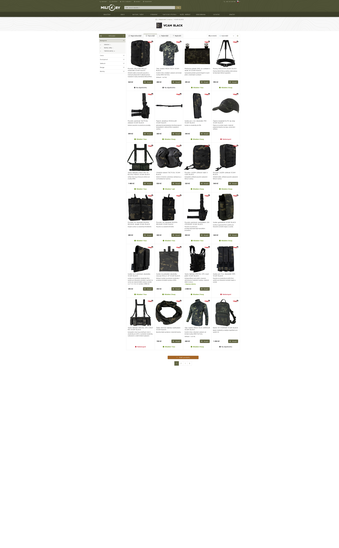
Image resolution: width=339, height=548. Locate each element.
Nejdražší (178, 36)
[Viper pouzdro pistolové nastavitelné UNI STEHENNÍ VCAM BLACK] (197, 207)
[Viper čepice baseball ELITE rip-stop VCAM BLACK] (225, 105)
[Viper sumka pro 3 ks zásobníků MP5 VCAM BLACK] (225, 258)
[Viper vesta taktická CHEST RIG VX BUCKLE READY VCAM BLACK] (140, 157)
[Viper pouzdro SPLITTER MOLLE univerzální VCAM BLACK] (140, 53)
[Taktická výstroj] (100, 51)
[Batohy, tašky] (100, 48)
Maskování (148, 1)
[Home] (156, 19)
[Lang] (238, 1)
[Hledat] (178, 7)
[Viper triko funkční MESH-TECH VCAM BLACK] (168, 53)
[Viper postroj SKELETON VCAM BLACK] (225, 53)
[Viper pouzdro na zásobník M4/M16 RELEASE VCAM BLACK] (168, 207)
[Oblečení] (100, 45)
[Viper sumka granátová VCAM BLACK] (225, 207)
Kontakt (104, 1)
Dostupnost (104, 59)
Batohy (102, 71)
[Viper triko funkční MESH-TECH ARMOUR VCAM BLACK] (197, 312)
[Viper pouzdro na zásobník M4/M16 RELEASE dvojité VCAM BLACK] (140, 207)
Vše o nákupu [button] (126, 1)
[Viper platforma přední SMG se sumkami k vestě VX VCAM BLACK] (197, 53)
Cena (102, 55)
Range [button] (138, 1)
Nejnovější (151, 36)
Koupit (177, 82)
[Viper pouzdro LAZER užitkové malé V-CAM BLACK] (197, 157)
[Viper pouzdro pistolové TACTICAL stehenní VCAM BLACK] (140, 105)
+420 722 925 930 (230, 1)
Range (102, 67)
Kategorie (103, 40)
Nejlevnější (164, 36)
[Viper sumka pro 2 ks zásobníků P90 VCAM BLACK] (197, 105)
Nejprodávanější (136, 36)
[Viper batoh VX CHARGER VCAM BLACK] (225, 312)
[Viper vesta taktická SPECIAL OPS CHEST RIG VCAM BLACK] (140, 312)
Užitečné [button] (114, 1)
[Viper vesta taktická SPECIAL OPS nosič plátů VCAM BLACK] (197, 258)
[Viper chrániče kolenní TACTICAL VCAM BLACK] (168, 157)
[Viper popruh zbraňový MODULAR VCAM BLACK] (168, 105)
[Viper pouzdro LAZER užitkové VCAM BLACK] (225, 157)
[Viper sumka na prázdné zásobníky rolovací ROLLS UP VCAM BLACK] (168, 258)
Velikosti (102, 63)
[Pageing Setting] (237, 36)
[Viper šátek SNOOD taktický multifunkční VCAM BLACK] (168, 312)
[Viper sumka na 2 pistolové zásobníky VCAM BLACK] (140, 258)
